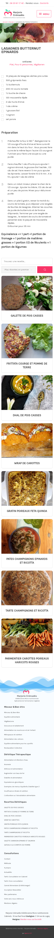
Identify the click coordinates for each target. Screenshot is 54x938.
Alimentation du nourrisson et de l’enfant (19, 730)
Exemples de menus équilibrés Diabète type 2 (21, 787)
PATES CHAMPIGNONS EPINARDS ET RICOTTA (26, 560)
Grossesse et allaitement (14, 726)
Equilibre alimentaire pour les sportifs (18, 743)
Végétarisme (9, 721)
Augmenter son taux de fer (14, 773)
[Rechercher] (44, 269)
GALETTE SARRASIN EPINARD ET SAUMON (19, 841)
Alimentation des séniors (13, 739)
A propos (7, 868)
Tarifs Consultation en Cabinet (15, 877)
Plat (12, 64)
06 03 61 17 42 (17, 3)
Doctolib (44, 3)
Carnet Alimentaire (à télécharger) (17, 885)
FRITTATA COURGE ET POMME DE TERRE (27, 365)
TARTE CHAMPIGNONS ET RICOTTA (27, 610)
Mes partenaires (10, 894)
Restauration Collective (13, 748)
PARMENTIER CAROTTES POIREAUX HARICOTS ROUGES (27, 660)
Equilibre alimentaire (12, 717)
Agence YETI (28, 933)
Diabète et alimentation (13, 778)
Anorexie (7, 764)
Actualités (8, 872)
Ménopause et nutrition (13, 735)
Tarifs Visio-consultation (13, 881)
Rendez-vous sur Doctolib (31, 919)
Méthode (7, 863)
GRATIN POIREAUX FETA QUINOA (27, 511)
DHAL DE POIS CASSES (27, 415)
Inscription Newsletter (12, 890)
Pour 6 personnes (24, 64)
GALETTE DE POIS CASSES (27, 315)
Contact (7, 859)
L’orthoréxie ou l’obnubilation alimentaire (19, 795)
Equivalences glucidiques (14, 782)
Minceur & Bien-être (12, 712)
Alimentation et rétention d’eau (16, 760)
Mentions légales (10, 903)
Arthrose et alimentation (13, 769)
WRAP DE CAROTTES (27, 463)
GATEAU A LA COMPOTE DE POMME (17, 845)
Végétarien (39, 64)
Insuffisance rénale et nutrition (16, 791)
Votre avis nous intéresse (14, 899)
